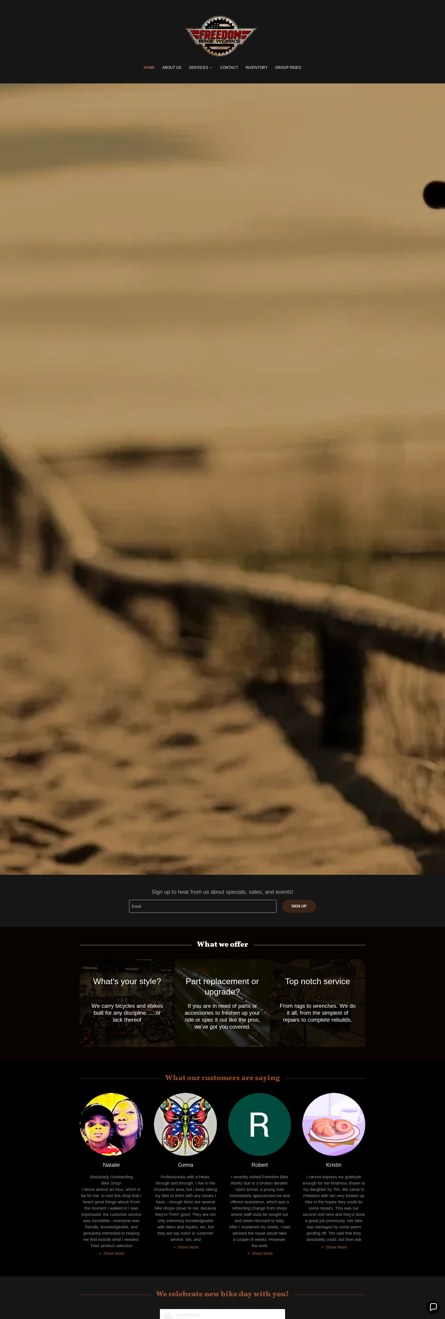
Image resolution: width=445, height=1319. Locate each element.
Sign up (299, 906)
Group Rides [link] (288, 68)
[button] (201, 67)
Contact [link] (229, 68)
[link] (222, 36)
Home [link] (149, 68)
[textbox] (202, 906)
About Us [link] (171, 68)
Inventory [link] (257, 68)
